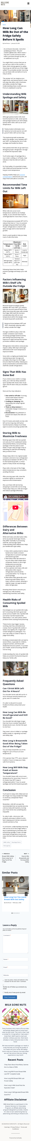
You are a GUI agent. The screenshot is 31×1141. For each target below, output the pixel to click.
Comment (7, 935)
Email (5, 967)
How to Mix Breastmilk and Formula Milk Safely (24, 858)
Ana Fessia (7, 43)
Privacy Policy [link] (15, 1127)
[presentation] (15, 885)
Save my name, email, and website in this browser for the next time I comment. (16, 980)
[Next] (26, 894)
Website (6, 975)
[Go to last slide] (4, 894)
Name (5, 959)
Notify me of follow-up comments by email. (15, 988)
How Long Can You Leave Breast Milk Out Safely (15, 898)
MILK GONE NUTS (5, 3)
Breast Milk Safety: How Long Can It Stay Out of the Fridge (8, 858)
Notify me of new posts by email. (14, 992)
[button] (22, 3)
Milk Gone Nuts (9, 1104)
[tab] (13, 913)
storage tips (7, 845)
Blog (4, 24)
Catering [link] (6, 1127)
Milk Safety (7, 842)
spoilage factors (16, 842)
